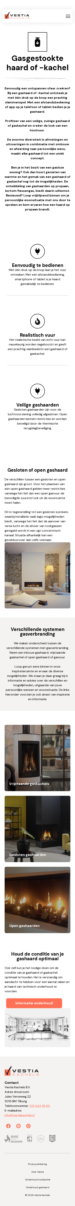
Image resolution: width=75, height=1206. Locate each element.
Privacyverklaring (37, 1164)
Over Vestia (37, 1171)
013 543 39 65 (40, 1106)
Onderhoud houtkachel (37, 1179)
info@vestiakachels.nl (20, 1115)
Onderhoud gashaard (37, 1187)
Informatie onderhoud (34, 1003)
